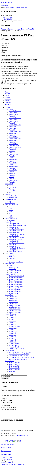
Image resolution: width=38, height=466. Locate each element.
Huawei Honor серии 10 (16, 276)
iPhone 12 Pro (13, 140)
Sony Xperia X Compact (16, 229)
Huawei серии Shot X (16, 289)
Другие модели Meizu (16, 262)
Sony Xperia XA (14, 232)
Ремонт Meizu (9, 253)
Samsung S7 (12, 319)
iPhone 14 (12, 130)
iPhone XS (30, 29)
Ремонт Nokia (9, 361)
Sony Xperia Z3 (14, 241)
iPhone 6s (12, 168)
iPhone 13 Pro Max (15, 132)
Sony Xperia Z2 (14, 244)
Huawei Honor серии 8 (16, 279)
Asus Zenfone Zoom (15, 312)
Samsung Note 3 (14, 345)
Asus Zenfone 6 (13, 296)
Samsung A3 (12, 331)
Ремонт (10, 29)
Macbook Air (13, 197)
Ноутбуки (12, 220)
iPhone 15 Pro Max (15, 118)
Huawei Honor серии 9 (16, 277)
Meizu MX (12, 256)
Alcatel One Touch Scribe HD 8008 (20, 352)
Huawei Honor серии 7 (16, 281)
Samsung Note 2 (14, 347)
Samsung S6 (12, 321)
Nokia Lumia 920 (14, 362)
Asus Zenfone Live (14, 307)
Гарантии (8, 102)
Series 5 (11, 210)
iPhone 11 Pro (13, 149)
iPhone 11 (12, 151)
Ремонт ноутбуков (11, 218)
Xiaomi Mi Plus (13, 267)
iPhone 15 (12, 123)
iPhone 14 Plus (13, 128)
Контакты (8, 104)
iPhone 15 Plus (13, 121)
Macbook (8, 194)
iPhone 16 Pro (13, 112)
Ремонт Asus (9, 295)
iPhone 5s (12, 173)
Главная (3, 29)
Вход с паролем (6, 447)
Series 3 (11, 213)
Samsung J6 (12, 336)
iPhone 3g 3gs (13, 180)
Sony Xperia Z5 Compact (16, 237)
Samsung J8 (12, 333)
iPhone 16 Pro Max (15, 111)
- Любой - (8, 107)
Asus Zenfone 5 (13, 298)
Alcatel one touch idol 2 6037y (18, 355)
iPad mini (11, 189)
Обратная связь (6, 454)
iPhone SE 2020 (14, 145)
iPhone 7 (11, 164)
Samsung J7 (12, 335)
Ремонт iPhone (20, 29)
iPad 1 (10, 192)
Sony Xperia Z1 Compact (16, 248)
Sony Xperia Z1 (14, 246)
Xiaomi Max (12, 269)
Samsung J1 (12, 342)
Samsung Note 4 (14, 343)
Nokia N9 (12, 371)
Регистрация (10, 7)
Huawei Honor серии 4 (16, 286)
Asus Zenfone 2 (13, 303)
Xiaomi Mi (12, 265)
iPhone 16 (12, 116)
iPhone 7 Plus (13, 163)
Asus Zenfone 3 (13, 302)
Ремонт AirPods (10, 203)
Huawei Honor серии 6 (16, 283)
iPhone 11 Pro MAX (15, 147)
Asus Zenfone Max (14, 309)
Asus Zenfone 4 (13, 300)
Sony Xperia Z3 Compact (16, 243)
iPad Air (11, 185)
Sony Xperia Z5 (14, 236)
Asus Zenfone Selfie (15, 310)
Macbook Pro (13, 196)
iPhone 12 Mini (13, 144)
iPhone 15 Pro (13, 119)
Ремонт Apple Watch (11, 204)
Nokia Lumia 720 (14, 366)
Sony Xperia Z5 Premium (16, 234)
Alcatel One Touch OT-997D (18, 359)
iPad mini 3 (12, 187)
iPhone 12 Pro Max (15, 138)
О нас (6, 92)
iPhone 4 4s (12, 178)
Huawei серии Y (14, 293)
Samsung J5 (12, 338)
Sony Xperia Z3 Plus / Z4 (16, 239)
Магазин (7, 100)
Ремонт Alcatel (9, 350)
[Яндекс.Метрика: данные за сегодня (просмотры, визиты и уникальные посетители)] (7, 462)
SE (9, 206)
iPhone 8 (11, 161)
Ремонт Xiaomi (10, 263)
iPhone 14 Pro (13, 126)
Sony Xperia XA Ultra (16, 230)
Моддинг (8, 97)
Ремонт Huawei (10, 274)
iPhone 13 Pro (13, 133)
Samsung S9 (12, 316)
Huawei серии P (14, 288)
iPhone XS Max (14, 154)
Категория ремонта (7, 374)
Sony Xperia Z (13, 250)
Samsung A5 (12, 329)
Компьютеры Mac (10, 199)
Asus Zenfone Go (14, 305)
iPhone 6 (11, 171)
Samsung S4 (12, 324)
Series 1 (11, 217)
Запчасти (8, 99)
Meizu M (11, 255)
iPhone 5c (12, 175)
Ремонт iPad (9, 184)
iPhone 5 (11, 177)
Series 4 (11, 211)
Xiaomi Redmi (13, 272)
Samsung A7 (12, 328)
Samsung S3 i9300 (14, 326)
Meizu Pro (12, 258)
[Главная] (4, 5)
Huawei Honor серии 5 (16, 284)
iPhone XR (12, 152)
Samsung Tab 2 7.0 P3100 (17, 349)
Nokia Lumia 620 (14, 368)
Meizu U (11, 260)
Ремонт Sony (9, 222)
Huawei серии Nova (15, 291)
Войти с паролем (21, 7)
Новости (7, 94)
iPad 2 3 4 (12, 191)
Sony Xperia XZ (14, 224)
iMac (10, 201)
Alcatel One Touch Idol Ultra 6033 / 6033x (22, 357)
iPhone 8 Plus (13, 159)
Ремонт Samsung (10, 314)
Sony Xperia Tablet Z (15, 251)
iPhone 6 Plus (13, 170)
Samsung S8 (12, 317)
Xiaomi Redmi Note (15, 270)
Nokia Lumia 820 (14, 364)
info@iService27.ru (22, 435)
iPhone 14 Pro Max (15, 125)
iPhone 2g (12, 182)
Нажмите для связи (12, 464)
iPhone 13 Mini (13, 137)
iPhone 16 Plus (13, 114)
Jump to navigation (6, 2)
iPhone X (11, 158)
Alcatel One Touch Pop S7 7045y (19, 354)
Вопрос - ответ (6, 451)
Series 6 (11, 208)
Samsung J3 (12, 340)
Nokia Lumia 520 (14, 369)
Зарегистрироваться (7, 444)
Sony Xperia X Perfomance (17, 225)
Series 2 (11, 215)
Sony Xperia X (13, 227)
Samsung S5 (12, 322)
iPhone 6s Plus (13, 166)
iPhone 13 (12, 135)
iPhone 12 (12, 142)
